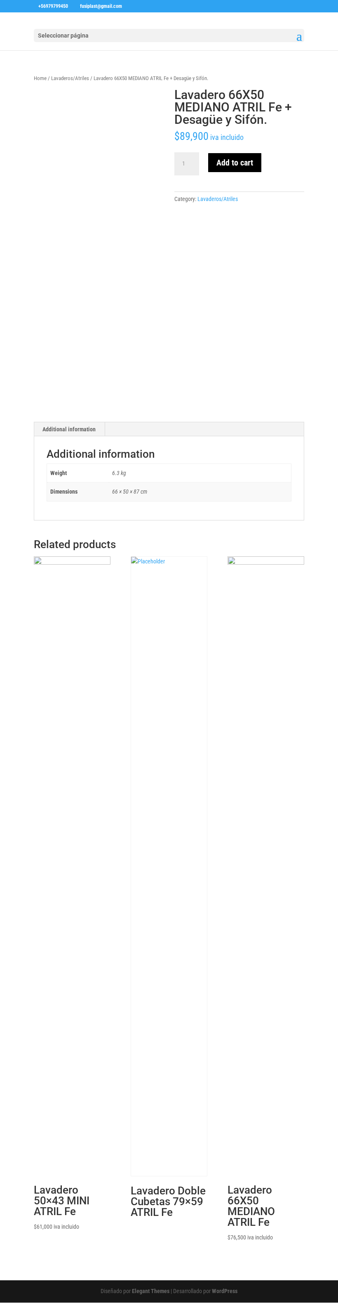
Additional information (69, 429)
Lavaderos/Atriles (70, 78)
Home (40, 78)
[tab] (69, 429)
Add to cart (234, 163)
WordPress (224, 1291)
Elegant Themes (150, 1291)
